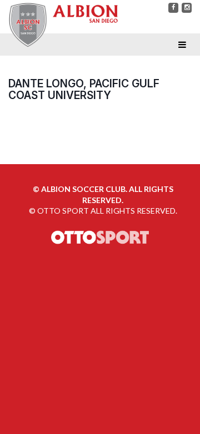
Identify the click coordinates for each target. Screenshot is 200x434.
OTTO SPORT (63, 210)
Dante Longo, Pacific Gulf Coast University (83, 89)
